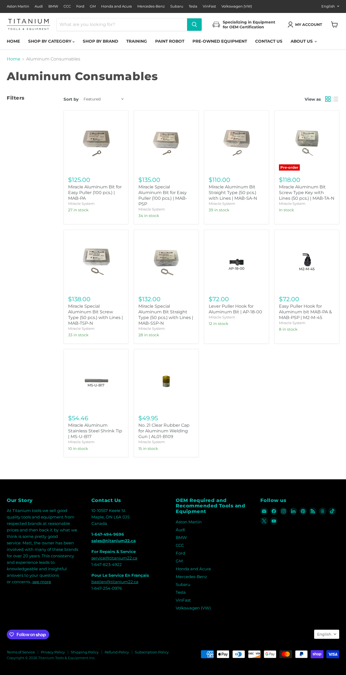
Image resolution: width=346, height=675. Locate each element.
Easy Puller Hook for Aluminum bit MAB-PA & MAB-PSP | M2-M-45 (305, 312)
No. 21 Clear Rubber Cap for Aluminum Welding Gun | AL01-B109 (163, 431)
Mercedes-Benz (151, 6)
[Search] (194, 24)
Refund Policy (117, 652)
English (328, 6)
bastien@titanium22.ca (114, 581)
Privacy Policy (53, 652)
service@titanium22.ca (114, 558)
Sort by (71, 99)
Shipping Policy (85, 652)
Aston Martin (18, 6)
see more (41, 581)
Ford (80, 6)
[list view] (335, 99)
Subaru (176, 6)
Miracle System (81, 203)
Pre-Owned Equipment (219, 41)
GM (93, 6)
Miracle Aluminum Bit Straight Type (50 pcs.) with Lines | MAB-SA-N (233, 192)
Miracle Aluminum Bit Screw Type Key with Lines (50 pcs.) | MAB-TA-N (306, 192)
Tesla (193, 6)
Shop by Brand (100, 41)
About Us (302, 41)
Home (13, 41)
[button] (306, 24)
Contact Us (268, 41)
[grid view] (328, 99)
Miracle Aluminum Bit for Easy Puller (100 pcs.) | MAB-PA (95, 192)
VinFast (209, 6)
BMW (53, 6)
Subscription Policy (152, 652)
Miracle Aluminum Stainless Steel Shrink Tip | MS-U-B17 (95, 431)
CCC (67, 6)
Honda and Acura (116, 6)
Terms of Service (21, 652)
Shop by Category (50, 41)
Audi (39, 6)
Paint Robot (169, 41)
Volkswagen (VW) (236, 6)
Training (136, 41)
